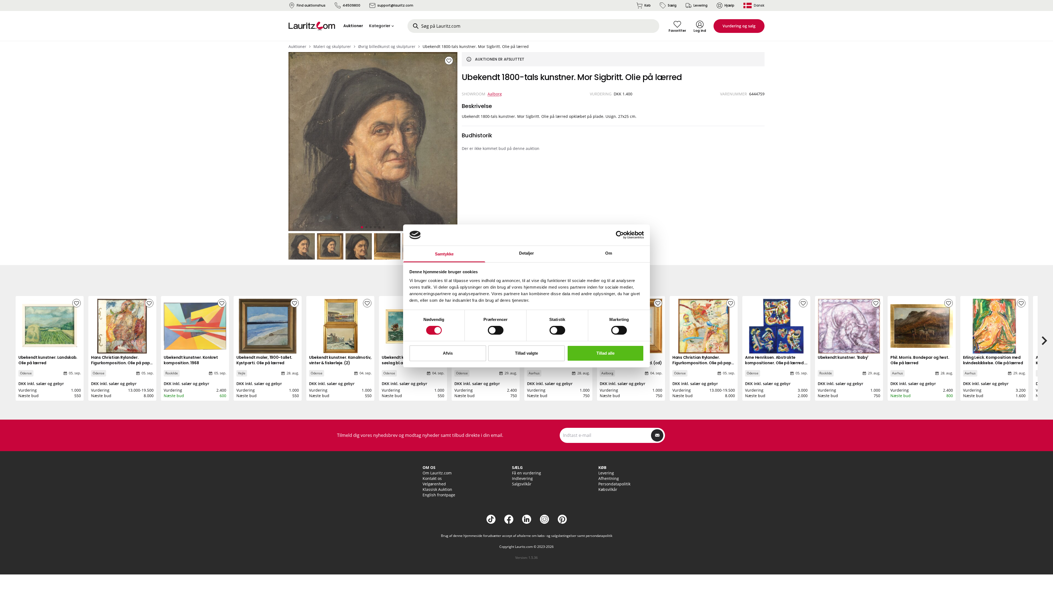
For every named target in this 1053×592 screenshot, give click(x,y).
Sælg (672, 5)
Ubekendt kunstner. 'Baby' (843, 357)
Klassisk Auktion (437, 489)
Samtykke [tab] (444, 254)
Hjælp (729, 5)
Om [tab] (608, 253)
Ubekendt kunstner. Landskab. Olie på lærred (47, 360)
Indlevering (522, 478)
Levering (700, 5)
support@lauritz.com (395, 5)
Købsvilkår (607, 489)
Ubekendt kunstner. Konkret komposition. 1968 (191, 360)
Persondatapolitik (614, 483)
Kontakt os (432, 478)
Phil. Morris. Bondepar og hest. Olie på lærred (919, 360)
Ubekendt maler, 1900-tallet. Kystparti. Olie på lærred (264, 360)
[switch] (495, 330)
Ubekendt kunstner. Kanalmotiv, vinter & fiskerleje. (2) (340, 360)
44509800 (351, 5)
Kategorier (379, 26)
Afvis (448, 353)
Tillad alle (605, 353)
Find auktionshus (311, 5)
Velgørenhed (434, 483)
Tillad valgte (526, 353)
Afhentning (608, 478)
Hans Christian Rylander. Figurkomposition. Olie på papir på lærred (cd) (121, 363)
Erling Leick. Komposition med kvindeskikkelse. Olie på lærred (993, 360)
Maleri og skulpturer (332, 46)
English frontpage (439, 494)
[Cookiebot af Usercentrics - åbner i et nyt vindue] (620, 235)
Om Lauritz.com (437, 473)
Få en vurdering (526, 473)
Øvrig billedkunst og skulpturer (386, 46)
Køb (647, 5)
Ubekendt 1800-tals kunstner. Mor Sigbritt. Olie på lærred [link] (476, 46)
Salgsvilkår (521, 483)
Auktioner (297, 46)
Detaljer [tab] (526, 253)
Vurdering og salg (739, 26)
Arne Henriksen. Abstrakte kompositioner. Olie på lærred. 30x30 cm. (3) (775, 363)
